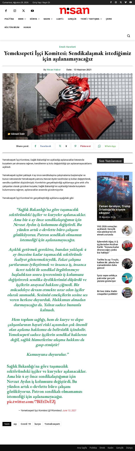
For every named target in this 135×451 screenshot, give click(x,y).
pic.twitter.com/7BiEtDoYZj (31, 401)
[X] (121, 3)
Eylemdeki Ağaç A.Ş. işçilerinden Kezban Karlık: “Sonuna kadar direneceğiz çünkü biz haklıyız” (108, 247)
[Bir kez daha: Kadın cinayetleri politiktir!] (127, 292)
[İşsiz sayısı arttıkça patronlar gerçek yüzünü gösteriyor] (127, 278)
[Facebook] (111, 3)
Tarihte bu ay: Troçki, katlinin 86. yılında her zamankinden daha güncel (108, 263)
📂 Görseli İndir (16, 133)
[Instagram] (116, 3)
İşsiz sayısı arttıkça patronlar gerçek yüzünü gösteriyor (107, 278)
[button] (128, 36)
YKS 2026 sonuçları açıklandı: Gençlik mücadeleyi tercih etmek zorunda (107, 230)
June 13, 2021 (69, 410)
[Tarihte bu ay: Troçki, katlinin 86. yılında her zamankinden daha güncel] (127, 263)
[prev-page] (120, 178)
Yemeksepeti (52, 424)
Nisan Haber (54, 69)
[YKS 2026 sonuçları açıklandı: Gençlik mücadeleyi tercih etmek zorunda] (127, 230)
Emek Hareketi (67, 47)
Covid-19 (26, 424)
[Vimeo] (126, 3)
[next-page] (126, 178)
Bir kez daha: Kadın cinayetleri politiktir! (107, 292)
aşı (15, 424)
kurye (38, 424)
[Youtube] (130, 3)
